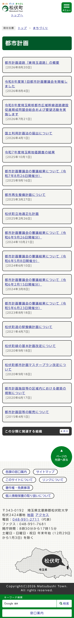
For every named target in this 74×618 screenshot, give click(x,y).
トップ (22, 28)
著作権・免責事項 (18, 487)
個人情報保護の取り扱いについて (28, 495)
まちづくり (40, 28)
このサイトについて (19, 479)
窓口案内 (37, 613)
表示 (65, 431)
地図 (30, 514)
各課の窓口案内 (16, 471)
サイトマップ (45, 471)
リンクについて (53, 479)
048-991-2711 (26, 519)
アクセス (42, 514)
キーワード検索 (13, 597)
